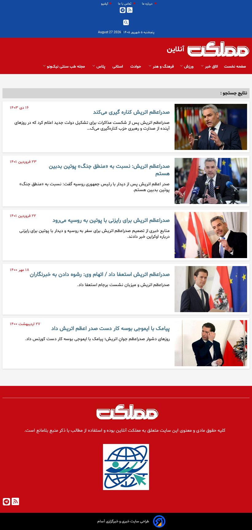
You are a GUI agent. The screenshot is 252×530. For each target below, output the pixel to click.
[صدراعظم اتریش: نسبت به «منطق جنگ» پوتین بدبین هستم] (211, 181)
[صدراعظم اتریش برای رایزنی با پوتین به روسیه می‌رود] (211, 235)
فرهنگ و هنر (163, 66)
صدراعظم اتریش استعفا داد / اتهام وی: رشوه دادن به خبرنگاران (100, 274)
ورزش (189, 66)
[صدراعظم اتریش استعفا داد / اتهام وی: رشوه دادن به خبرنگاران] (211, 289)
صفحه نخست (235, 66)
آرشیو (104, 4)
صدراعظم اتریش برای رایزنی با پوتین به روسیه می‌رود (111, 220)
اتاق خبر (211, 66)
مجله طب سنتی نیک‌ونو (66, 66)
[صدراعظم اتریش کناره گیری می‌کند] (211, 127)
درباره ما (147, 4)
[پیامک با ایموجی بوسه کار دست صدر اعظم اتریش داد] (211, 343)
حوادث (136, 66)
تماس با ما (125, 4)
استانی (118, 66)
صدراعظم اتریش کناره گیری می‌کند (131, 112)
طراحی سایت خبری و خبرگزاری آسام (123, 521)
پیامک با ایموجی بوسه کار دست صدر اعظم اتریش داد (110, 328)
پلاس (100, 66)
